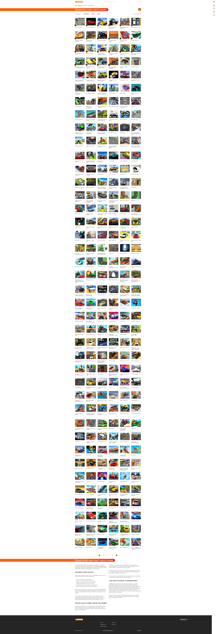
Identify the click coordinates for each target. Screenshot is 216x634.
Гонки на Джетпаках (123, 543)
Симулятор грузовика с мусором (102, 521)
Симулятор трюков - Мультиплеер (79, 348)
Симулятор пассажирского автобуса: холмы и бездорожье (136, 348)
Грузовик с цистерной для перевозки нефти (125, 295)
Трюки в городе (123, 213)
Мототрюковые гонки (124, 347)
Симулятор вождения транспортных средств (102, 188)
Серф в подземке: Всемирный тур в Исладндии (89, 201)
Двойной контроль (101, 534)
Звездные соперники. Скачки (79, 414)
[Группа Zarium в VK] (187, 619)
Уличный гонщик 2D (101, 294)
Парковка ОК (111, 253)
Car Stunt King (122, 321)
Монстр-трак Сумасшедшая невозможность (100, 456)
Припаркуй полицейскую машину (90, 429)
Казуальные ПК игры (103, 626)
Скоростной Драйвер (113, 213)
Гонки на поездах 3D (90, 494)
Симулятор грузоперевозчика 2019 (79, 254)
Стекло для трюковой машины (101, 495)
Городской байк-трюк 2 (90, 334)
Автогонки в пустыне (135, 253)
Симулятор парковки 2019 (101, 308)
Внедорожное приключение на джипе (113, 335)
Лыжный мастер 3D (123, 481)
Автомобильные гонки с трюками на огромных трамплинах (124, 280)
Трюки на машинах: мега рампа (136, 241)
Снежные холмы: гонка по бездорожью (124, 227)
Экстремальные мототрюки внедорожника (136, 214)
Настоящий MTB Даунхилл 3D (134, 335)
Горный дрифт (111, 160)
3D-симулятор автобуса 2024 (102, 348)
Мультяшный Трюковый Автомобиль (90, 388)
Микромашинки (123, 174)
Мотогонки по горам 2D (124, 200)
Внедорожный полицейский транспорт (79, 401)
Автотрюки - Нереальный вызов (124, 241)
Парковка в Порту (78, 387)
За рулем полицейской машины (102, 388)
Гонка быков (133, 187)
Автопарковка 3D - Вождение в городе (89, 508)
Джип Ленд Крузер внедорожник (123, 267)
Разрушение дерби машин (78, 521)
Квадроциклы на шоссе (113, 294)
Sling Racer (133, 200)
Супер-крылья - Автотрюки (100, 508)
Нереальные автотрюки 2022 (113, 227)
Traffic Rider (77, 240)
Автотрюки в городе (135, 534)
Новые (98, 13)
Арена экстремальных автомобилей (113, 348)
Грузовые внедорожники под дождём (79, 361)
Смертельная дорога (90, 187)
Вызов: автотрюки (112, 174)
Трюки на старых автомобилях (78, 535)
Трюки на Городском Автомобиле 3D (79, 308)
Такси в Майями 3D (123, 160)
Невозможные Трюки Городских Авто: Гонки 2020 (113, 375)
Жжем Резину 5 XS (112, 507)
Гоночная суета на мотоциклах (101, 161)
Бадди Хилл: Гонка (89, 279)
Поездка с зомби (112, 360)
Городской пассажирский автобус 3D (102, 429)
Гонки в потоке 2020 (135, 387)
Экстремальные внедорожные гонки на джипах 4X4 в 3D (135, 280)
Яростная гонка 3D (101, 321)
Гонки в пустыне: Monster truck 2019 (113, 308)
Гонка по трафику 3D (79, 494)
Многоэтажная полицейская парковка (90, 321)
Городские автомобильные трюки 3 (113, 267)
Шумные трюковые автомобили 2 (78, 455)
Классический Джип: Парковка (90, 401)
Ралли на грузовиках (135, 360)
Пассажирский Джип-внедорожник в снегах (124, 188)
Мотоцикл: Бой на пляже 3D (102, 401)
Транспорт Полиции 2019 (136, 413)
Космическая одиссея (79, 507)
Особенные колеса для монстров (90, 174)
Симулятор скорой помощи (134, 482)
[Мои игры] (137, 2)
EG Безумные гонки (90, 468)
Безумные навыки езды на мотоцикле (79, 482)
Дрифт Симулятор (112, 240)
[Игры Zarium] (79, 1)
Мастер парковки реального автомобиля (124, 388)
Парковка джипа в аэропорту (78, 201)
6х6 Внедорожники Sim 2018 (79, 335)
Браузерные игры (81, 5)
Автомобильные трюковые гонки (112, 469)
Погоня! (110, 387)
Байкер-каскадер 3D (124, 400)
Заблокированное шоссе (102, 441)
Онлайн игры (114, 622)
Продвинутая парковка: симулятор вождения (90, 414)
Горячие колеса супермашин (100, 414)
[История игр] (140, 2)
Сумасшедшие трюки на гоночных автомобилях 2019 (90, 161)
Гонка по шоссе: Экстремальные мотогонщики (123, 429)
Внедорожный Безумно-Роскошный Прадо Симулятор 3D (102, 361)
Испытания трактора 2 (124, 441)
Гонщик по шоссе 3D (135, 507)
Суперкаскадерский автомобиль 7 (101, 469)
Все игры (101, 622)
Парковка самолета (101, 174)
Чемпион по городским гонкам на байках (113, 442)
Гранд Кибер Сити (112, 321)
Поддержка (139, 630)
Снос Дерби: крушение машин (102, 227)
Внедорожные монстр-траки (90, 227)
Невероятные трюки (135, 174)
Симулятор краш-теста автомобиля (79, 174)
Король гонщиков (78, 266)
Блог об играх (114, 624)
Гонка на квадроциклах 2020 (90, 374)
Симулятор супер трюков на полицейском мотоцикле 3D (113, 201)
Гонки (86, 5)
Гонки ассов (133, 428)
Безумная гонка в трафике (89, 214)
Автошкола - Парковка (135, 321)
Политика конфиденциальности (108, 630)
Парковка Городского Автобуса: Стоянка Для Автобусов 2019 (124, 469)
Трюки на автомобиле (102, 240)
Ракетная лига (77, 213)
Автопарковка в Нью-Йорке (79, 161)
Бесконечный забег (101, 481)
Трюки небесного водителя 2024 (101, 548)
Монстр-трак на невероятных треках (135, 442)
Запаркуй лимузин (123, 507)
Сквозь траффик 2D (135, 400)
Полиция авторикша (90, 266)
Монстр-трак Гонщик (112, 413)
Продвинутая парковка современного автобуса (135, 295)
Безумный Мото (89, 543)
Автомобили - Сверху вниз (79, 469)
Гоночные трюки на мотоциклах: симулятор (124, 521)
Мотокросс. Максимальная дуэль (79, 374)
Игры (76, 5)
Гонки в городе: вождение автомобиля (102, 214)
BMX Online (88, 481)
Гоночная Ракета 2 (123, 334)
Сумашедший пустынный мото (136, 267)
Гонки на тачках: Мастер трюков (124, 370)
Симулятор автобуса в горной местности (90, 348)
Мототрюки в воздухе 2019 (90, 241)
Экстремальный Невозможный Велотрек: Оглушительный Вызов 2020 (79, 281)
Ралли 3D (110, 400)
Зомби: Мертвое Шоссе (113, 279)
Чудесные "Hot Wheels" (79, 187)
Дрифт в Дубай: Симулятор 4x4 (89, 295)
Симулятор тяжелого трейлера (135, 495)
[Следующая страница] (116, 555)
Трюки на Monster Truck (124, 413)
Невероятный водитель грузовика (113, 188)
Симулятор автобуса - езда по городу (113, 548)
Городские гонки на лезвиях (112, 482)
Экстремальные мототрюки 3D (123, 455)
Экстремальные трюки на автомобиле (79, 429)
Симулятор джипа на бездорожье (124, 495)
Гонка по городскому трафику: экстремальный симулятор (136, 548)
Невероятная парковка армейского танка (90, 535)
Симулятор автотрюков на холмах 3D (124, 535)
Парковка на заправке (79, 321)
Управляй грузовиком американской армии (101, 254)
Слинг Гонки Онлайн (101, 266)
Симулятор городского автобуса (90, 442)
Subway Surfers (111, 428)
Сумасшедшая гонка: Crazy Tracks (90, 308)
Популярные (86, 13)
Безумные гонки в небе (124, 360)
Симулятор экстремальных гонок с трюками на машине (113, 522)
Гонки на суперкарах (101, 279)
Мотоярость (77, 441)
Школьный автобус (78, 547)
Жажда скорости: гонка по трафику (102, 201)
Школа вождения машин (90, 356)
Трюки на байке (100, 334)
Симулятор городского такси (113, 495)
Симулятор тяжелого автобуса (90, 254)
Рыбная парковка (123, 253)
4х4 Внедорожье (134, 160)
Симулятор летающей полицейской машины (79, 295)
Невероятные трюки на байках (135, 469)
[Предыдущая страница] (99, 555)
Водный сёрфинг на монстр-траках (112, 535)
